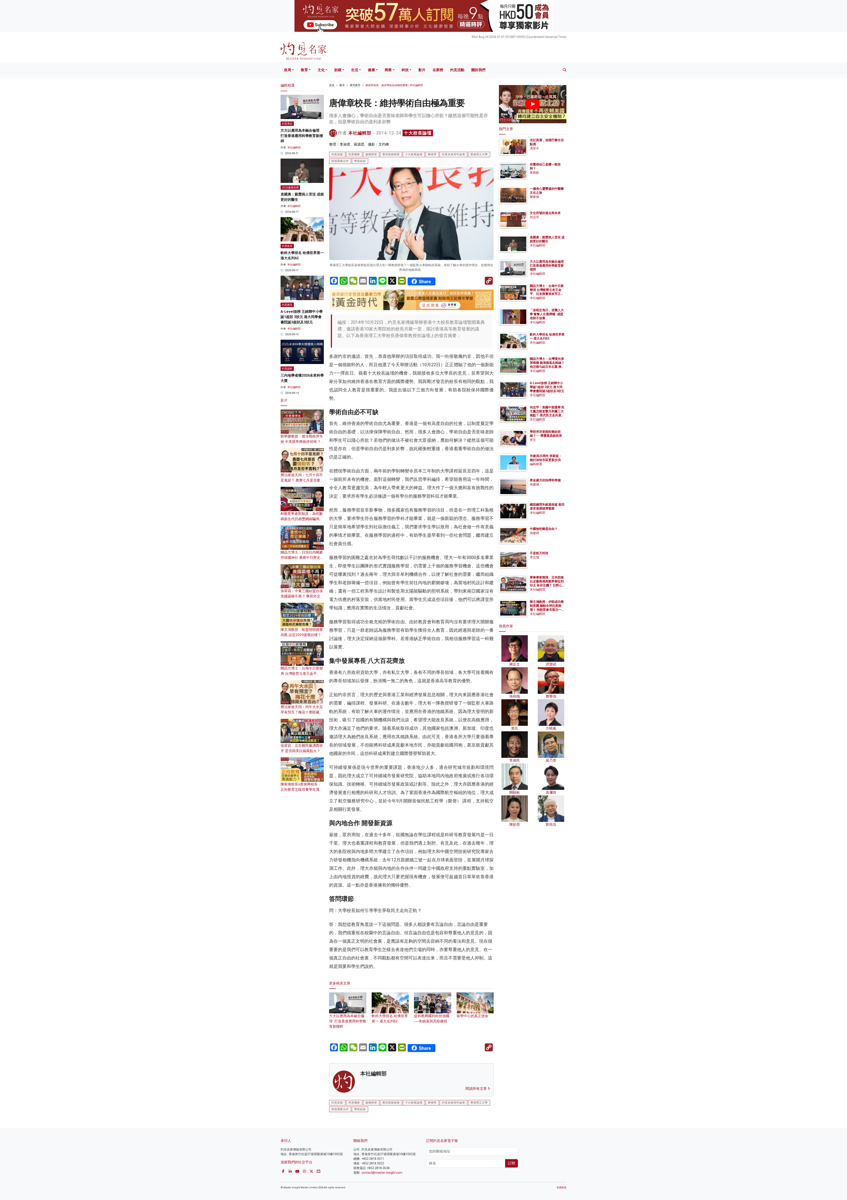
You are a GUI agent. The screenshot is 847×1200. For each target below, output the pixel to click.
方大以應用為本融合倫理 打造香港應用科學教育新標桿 (347, 1021)
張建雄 (534, 484)
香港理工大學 (479, 154)
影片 (421, 70)
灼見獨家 (354, 154)
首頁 (331, 85)
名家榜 (438, 70)
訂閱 (511, 1163)
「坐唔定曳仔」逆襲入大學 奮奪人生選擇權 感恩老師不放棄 (547, 314)
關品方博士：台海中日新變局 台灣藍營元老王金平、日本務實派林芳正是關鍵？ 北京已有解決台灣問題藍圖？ (547, 294)
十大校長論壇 (418, 133)
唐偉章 (432, 154)
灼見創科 (287, 368)
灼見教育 (287, 246)
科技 (405, 70)
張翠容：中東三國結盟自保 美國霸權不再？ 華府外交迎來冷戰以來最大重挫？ (302, 596)
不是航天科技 (539, 553)
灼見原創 (337, 154)
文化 (321, 70)
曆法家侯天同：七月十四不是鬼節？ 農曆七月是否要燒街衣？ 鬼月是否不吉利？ (302, 480)
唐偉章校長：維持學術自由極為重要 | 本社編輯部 (394, 85)
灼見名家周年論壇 (453, 154)
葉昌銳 (534, 172)
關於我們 (478, 70)
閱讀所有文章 (477, 1088)
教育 (304, 70)
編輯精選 (536, 464)
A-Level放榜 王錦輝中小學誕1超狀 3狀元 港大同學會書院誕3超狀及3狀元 (302, 316)
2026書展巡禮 (290, 187)
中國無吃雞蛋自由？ (544, 529)
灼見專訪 (287, 123)
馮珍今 (534, 148)
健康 (371, 70)
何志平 (534, 217)
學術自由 (360, 161)
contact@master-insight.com (382, 1172)
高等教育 (355, 85)
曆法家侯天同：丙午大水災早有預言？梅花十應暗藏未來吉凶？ (302, 712)
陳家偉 (534, 197)
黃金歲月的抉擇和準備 (545, 480)
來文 (533, 440)
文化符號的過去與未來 (545, 213)
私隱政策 (561, 1187)
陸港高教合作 (340, 161)
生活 (354, 70)
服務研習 (371, 154)
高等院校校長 (391, 154)
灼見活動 (457, 70)
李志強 (534, 557)
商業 (388, 70)
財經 (337, 70)
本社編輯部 (359, 133)
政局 (287, 70)
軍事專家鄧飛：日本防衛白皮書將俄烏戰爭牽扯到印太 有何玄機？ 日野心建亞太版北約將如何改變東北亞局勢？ (547, 585)
